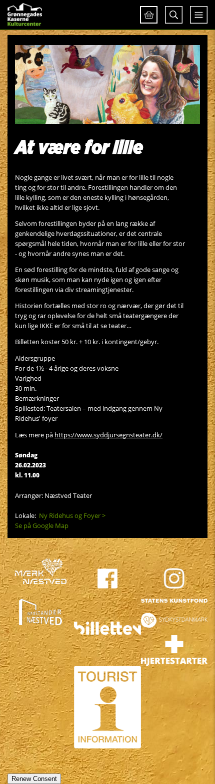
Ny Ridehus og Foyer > (72, 515)
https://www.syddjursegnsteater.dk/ (108, 434)
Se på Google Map (41, 525)
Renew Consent (34, 778)
